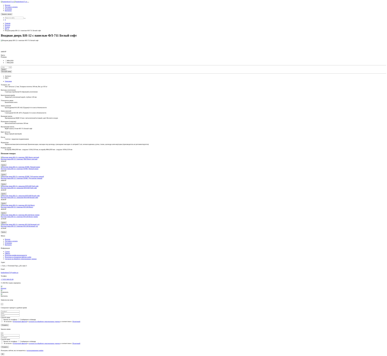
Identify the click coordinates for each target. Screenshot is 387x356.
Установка (8, 9)
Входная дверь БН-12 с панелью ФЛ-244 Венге (17, 207)
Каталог (7, 5)
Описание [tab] (8, 81)
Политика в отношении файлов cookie (18, 257)
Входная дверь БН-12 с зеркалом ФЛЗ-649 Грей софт (19, 188)
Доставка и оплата (11, 7)
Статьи (7, 251)
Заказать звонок (6, 14)
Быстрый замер (6, 71)
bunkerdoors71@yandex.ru (9, 272)
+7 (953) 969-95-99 (7, 279)
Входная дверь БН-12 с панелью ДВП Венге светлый (19, 159)
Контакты (8, 10)
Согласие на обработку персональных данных (21, 259)
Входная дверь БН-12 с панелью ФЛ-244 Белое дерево (19, 217)
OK (3, 354)
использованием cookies (35, 350)
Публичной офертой (20, 321)
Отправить (5, 325)
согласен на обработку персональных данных (44, 321)
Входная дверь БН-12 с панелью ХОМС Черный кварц (19, 169)
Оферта (7, 253)
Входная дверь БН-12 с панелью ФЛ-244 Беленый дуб (19, 226)
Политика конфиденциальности (16, 255)
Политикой (76, 321)
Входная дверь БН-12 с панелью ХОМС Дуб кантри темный (21, 178)
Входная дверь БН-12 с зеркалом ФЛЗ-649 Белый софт (19, 197)
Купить (4, 69)
